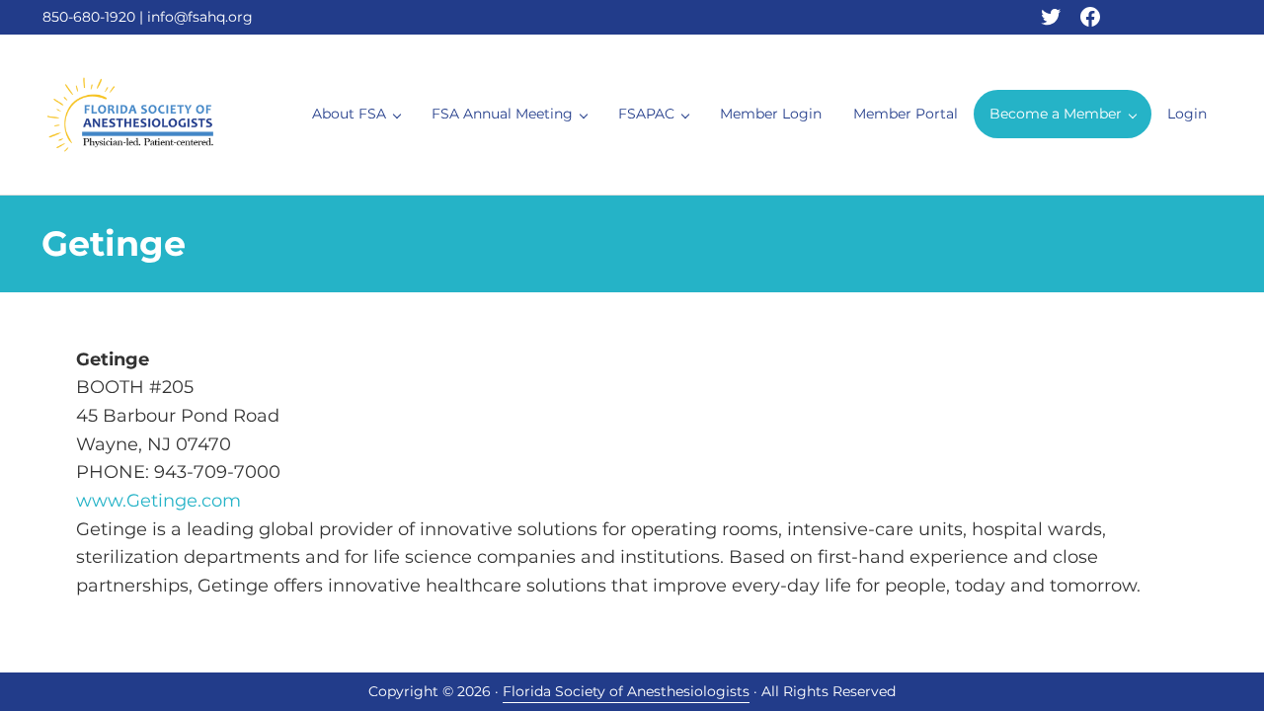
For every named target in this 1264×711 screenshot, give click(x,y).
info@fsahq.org (200, 17)
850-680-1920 (88, 17)
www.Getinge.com (158, 500)
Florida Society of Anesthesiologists (626, 691)
